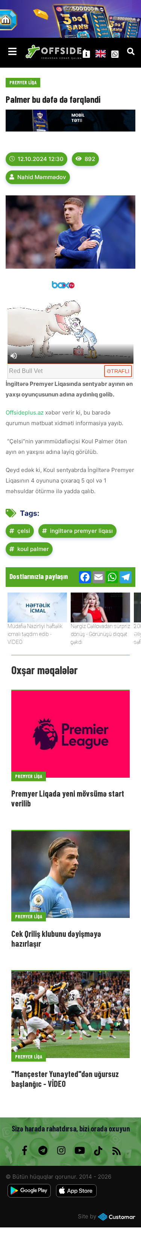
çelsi (23, 530)
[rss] (116, 1150)
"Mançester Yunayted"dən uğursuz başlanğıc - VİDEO (65, 1078)
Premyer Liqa (22, 82)
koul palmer (33, 548)
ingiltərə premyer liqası (81, 530)
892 (90, 158)
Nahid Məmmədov (41, 177)
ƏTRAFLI (118, 371)
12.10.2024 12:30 (41, 158)
